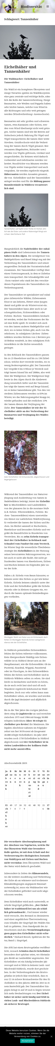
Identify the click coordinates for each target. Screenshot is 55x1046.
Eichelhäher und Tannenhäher (20, 69)
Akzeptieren (27, 1041)
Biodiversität (31, 6)
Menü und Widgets (48, 9)
